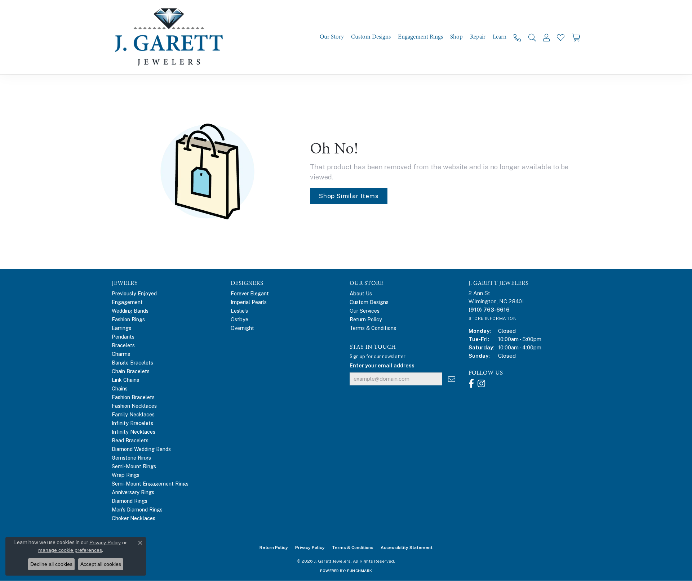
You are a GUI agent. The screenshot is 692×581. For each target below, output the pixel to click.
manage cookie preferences (70, 550)
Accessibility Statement (406, 547)
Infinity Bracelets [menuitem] (132, 423)
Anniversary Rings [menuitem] (133, 492)
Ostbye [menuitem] (239, 319)
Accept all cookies (100, 564)
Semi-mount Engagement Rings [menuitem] (150, 484)
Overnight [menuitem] (242, 328)
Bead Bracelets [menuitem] (130, 440)
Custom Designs (371, 36)
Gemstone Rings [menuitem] (131, 458)
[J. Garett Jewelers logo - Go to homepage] (171, 37)
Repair (477, 36)
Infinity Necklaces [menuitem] (133, 432)
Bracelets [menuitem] (123, 345)
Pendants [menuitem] (123, 337)
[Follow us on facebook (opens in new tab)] (471, 383)
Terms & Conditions (373, 328)
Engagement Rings (420, 36)
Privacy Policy (310, 547)
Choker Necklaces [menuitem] (133, 518)
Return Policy (366, 319)
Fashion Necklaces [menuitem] (134, 406)
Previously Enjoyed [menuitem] (134, 293)
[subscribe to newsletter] (451, 379)
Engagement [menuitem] (127, 302)
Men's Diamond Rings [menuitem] (137, 509)
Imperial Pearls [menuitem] (249, 302)
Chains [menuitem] (120, 388)
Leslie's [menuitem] (239, 311)
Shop (456, 36)
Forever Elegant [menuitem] (250, 293)
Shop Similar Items (348, 196)
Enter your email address (382, 365)
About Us (361, 293)
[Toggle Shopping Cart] (576, 37)
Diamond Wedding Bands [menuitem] (141, 449)
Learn (499, 36)
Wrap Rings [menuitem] (125, 475)
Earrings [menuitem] (121, 328)
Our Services (365, 311)
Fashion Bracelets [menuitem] (133, 397)
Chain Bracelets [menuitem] (131, 371)
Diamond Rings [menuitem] (129, 501)
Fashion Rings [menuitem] (128, 319)
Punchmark (359, 570)
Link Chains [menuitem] (125, 380)
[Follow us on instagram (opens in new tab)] (481, 383)
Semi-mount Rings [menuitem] (134, 466)
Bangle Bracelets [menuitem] (132, 362)
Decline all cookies (51, 564)
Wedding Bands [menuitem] (130, 311)
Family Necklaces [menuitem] (133, 414)
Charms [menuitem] (121, 354)
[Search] (532, 37)
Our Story (332, 36)
